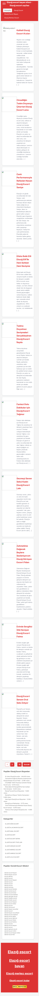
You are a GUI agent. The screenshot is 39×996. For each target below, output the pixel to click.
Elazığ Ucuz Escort (12, 857)
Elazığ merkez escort (19, 973)
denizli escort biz (9, 934)
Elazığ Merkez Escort (11, 18)
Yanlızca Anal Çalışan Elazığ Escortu (16, 809)
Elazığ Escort (18, 10)
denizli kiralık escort (10, 900)
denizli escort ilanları (10, 889)
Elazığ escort (19, 952)
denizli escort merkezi (11, 914)
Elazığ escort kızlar (20, 980)
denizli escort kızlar (10, 893)
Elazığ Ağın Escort (12, 824)
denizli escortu (8, 887)
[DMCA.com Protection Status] (19, 988)
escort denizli (8, 876)
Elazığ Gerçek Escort (13, 846)
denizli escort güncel (10, 918)
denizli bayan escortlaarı (11, 913)
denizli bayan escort (10, 874)
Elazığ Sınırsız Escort (13, 853)
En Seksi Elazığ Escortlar (12, 776)
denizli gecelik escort (10, 896)
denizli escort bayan (10, 873)
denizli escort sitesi (10, 903)
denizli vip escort (9, 907)
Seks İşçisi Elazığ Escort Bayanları (15, 799)
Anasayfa (7, 10)
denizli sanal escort (10, 891)
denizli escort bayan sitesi (12, 933)
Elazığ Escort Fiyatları (13, 842)
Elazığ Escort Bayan (11, 14)
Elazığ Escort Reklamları (12, 803)
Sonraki (27, 764)
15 (19, 764)
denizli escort (8, 878)
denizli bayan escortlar (11, 909)
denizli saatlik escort (10, 898)
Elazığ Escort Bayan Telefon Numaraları (17, 795)
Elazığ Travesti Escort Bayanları (14, 791)
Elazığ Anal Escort (12, 831)
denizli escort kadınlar (11, 894)
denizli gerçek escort (10, 929)
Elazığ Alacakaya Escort (14, 827)
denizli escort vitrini (10, 931)
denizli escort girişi (10, 916)
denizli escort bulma (10, 922)
